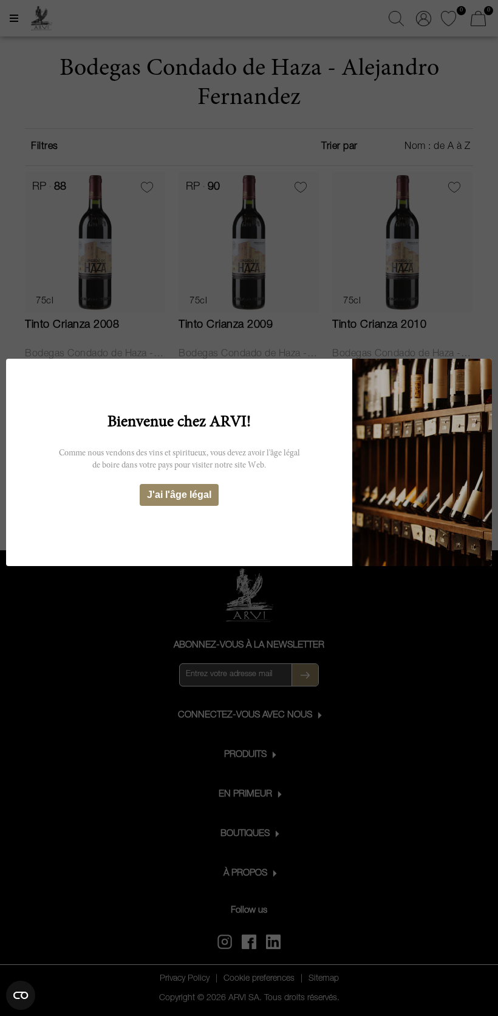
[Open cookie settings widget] (20, 995)
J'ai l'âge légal (179, 494)
